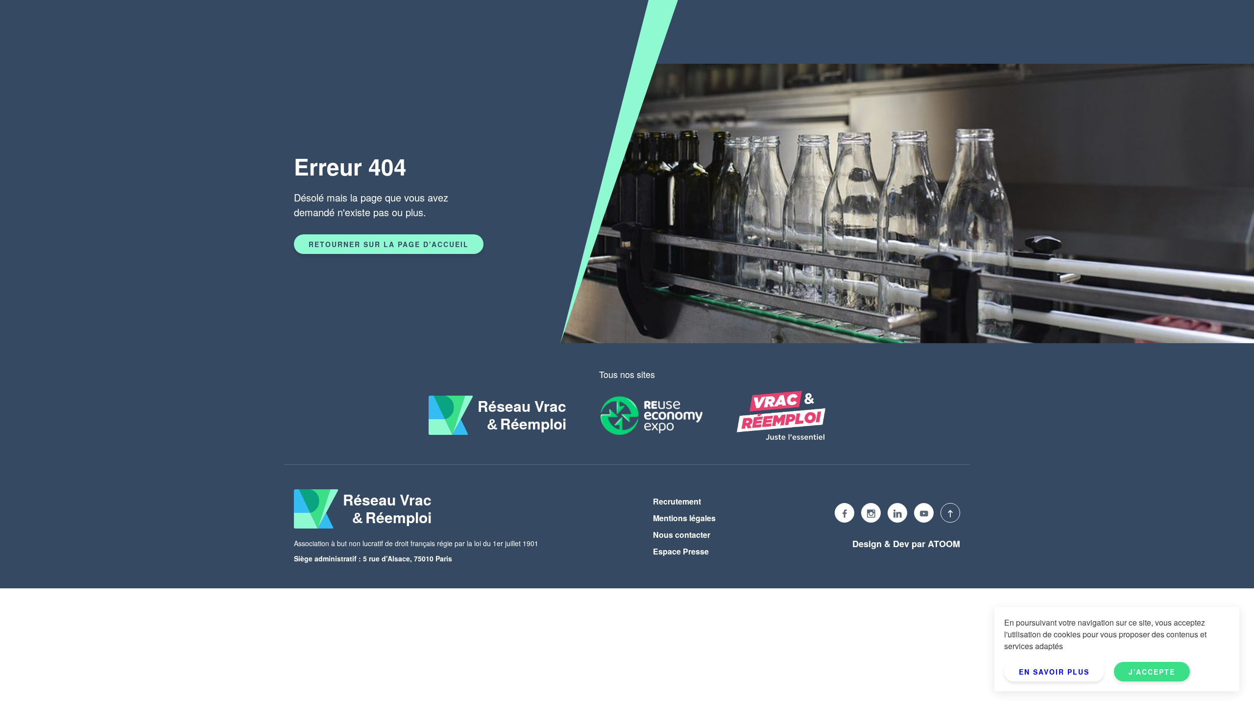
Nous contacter (681, 534)
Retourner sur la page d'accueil (389, 244)
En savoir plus (1054, 672)
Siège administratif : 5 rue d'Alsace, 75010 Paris (373, 558)
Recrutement (677, 501)
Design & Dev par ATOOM (906, 543)
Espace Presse (681, 551)
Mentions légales (684, 518)
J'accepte (1152, 672)
